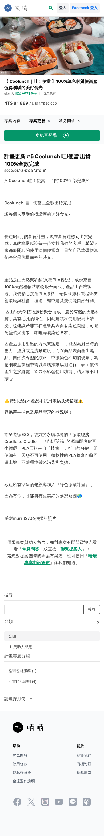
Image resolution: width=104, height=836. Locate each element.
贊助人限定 (20, 646)
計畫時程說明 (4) (22, 681)
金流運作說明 (24, 781)
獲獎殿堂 (84, 772)
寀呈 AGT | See (26, 93)
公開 (12, 636)
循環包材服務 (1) (22, 670)
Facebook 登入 (85, 8)
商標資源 (84, 764)
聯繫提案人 (71, 549)
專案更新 (39, 121)
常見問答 (69, 121)
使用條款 (20, 764)
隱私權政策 (22, 772)
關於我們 (84, 755)
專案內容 (12, 121)
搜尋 (8, 594)
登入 (62, 8)
